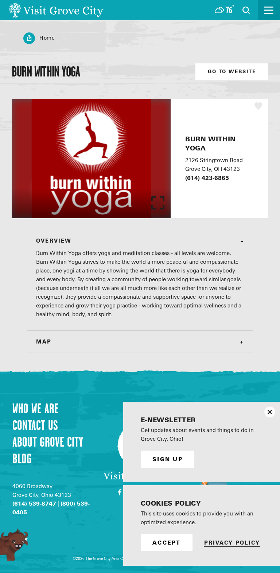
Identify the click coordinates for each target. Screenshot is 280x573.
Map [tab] (43, 341)
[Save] (258, 106)
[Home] (56, 10)
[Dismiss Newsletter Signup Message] (269, 412)
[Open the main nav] (269, 10)
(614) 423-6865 (207, 177)
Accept (166, 542)
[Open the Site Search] (246, 10)
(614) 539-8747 (34, 503)
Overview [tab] (53, 241)
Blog (22, 458)
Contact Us (35, 425)
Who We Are (35, 408)
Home (47, 38)
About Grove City (47, 442)
